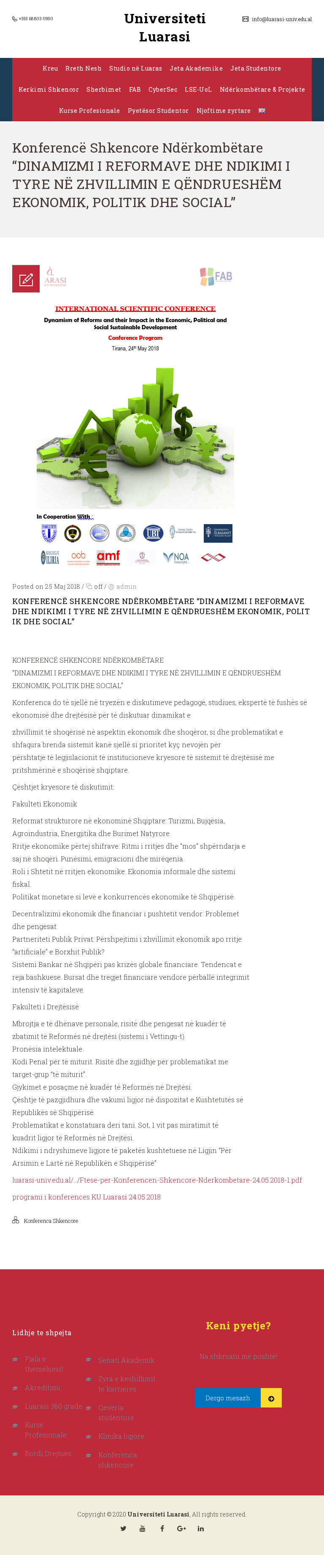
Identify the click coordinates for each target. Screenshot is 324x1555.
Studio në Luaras (135, 68)
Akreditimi (42, 1387)
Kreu (50, 68)
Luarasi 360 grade (53, 1406)
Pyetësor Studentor (158, 111)
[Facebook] (162, 1528)
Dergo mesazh (227, 1398)
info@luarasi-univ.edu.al (281, 19)
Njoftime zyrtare (224, 111)
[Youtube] (142, 1528)
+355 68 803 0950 (35, 19)
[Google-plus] (181, 1528)
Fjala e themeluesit (44, 1363)
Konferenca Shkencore (51, 1220)
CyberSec (162, 89)
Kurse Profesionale (89, 111)
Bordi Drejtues (48, 1453)
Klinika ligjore (121, 1436)
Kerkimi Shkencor (49, 89)
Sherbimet (104, 89)
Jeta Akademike (196, 68)
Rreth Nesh (83, 68)
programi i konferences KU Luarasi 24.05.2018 (86, 1196)
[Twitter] (123, 1528)
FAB (135, 89)
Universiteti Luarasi (165, 27)
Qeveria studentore (116, 1412)
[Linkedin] (200, 1528)
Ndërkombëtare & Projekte (262, 89)
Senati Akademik (126, 1360)
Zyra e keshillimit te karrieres (127, 1383)
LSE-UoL (198, 89)
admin (126, 586)
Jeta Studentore (255, 68)
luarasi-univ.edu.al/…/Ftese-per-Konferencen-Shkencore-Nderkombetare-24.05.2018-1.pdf (157, 1179)
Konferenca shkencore (117, 1459)
